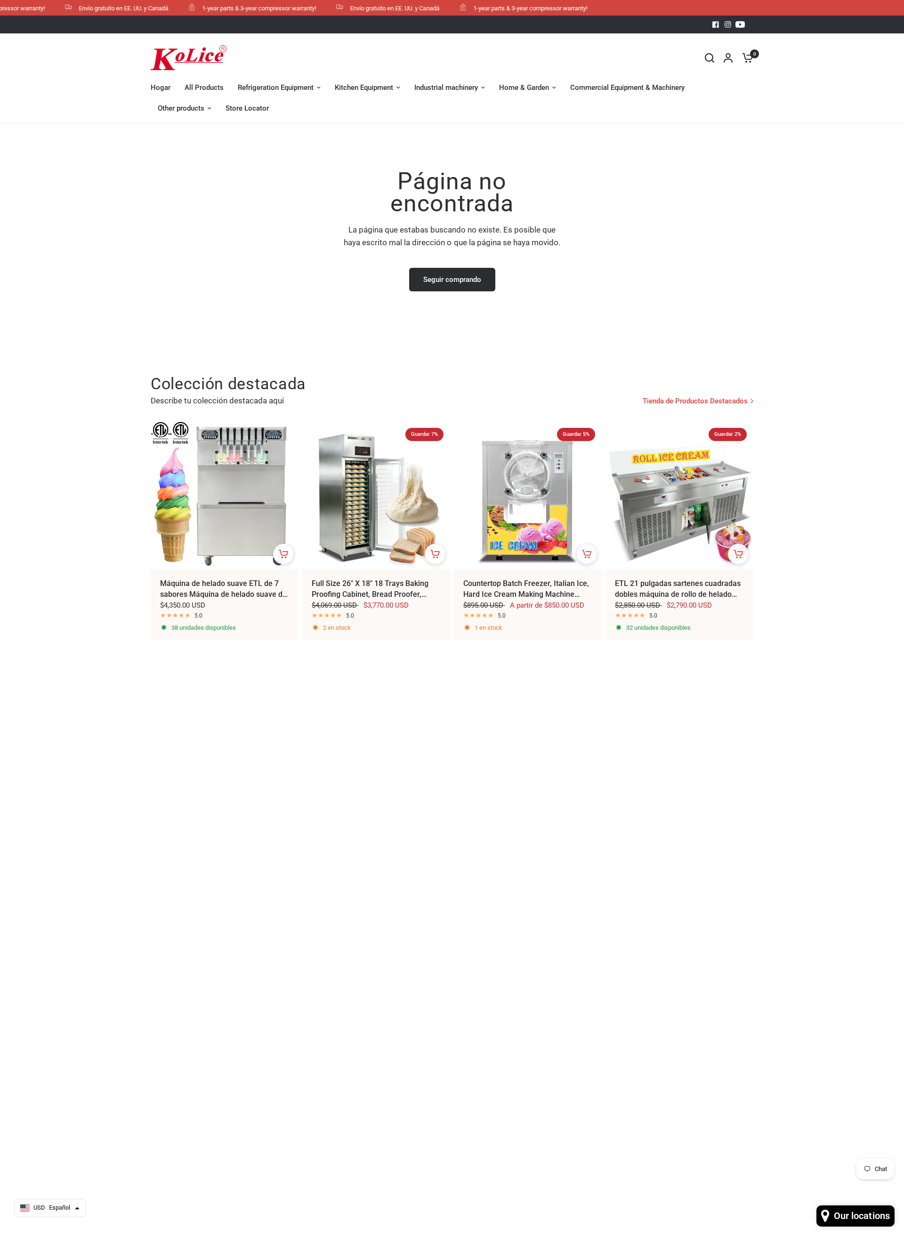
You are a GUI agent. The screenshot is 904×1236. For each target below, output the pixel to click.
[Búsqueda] (709, 57)
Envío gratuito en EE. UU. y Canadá (106, 8)
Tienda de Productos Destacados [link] (695, 401)
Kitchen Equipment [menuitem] (364, 87)
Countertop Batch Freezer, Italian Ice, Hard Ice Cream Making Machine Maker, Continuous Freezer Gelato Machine (526, 589)
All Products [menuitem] (204, 87)
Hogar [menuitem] (160, 87)
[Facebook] (716, 24)
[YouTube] (740, 24)
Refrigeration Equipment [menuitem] (276, 87)
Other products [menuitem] (181, 108)
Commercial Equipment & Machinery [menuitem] (627, 87)
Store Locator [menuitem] (247, 108)
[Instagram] (728, 24)
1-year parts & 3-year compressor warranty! (242, 8)
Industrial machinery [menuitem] (446, 87)
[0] (745, 57)
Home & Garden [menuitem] (524, 87)
